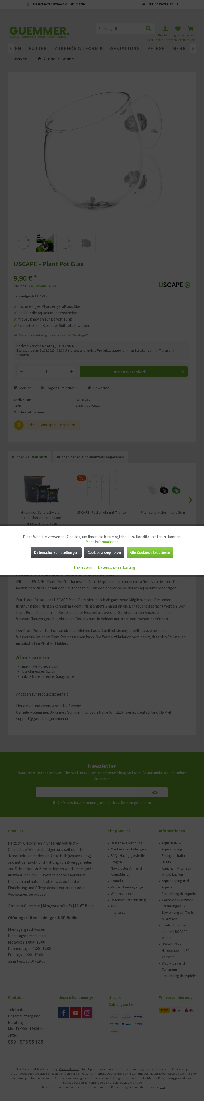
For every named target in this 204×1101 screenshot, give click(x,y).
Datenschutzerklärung (116, 567)
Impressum (82, 567)
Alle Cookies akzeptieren (150, 552)
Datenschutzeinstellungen (56, 552)
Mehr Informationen (102, 541)
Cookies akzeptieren (104, 552)
